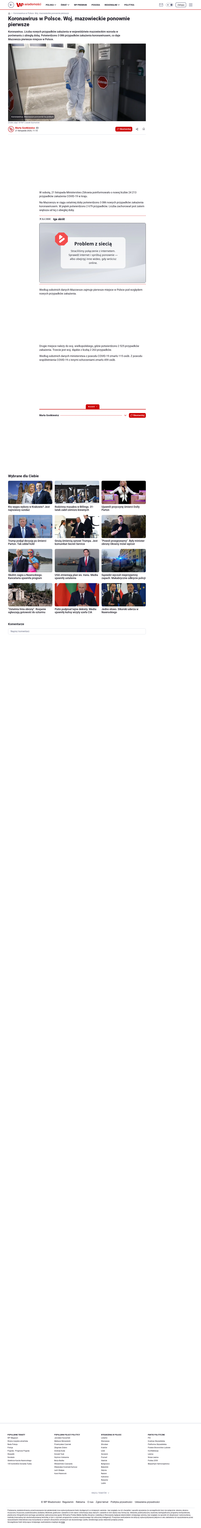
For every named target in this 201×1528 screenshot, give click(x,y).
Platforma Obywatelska (157, 1444)
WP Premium (80, 5)
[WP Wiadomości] (31, 5)
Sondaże (11, 1457)
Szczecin (104, 1454)
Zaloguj (180, 5)
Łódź (103, 1451)
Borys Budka (59, 1461)
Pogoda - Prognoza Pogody (19, 1451)
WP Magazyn (13, 1438)
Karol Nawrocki (60, 1473)
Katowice (104, 1477)
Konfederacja (153, 1451)
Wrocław (104, 1444)
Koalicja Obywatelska (156, 1441)
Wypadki (11, 1454)
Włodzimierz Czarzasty (63, 1464)
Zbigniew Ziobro (60, 1448)
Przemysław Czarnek (62, 1444)
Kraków (104, 1448)
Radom (104, 1473)
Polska (50, 5)
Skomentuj (125, 129)
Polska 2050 (153, 1461)
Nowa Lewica (153, 1457)
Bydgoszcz (105, 1464)
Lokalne (104, 1438)
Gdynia (104, 1470)
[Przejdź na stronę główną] (11, 7)
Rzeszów (104, 1480)
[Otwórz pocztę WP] (161, 5)
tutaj (63, 1522)
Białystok (104, 1467)
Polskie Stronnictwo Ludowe (159, 1448)
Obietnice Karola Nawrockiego (19, 1461)
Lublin (103, 1483)
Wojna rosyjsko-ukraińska (18, 1441)
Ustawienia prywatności (147, 1502)
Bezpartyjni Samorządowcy (159, 1464)
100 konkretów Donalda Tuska (20, 1464)
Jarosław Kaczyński (62, 1438)
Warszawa (105, 1441)
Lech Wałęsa (59, 1470)
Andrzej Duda (59, 1451)
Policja (10, 1448)
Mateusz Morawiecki (62, 1441)
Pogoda (96, 5)
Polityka (129, 5)
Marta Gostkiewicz (25, 127)
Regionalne (111, 5)
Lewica (150, 1454)
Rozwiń (91, 407)
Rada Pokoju (13, 1444)
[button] (169, 5)
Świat (64, 5)
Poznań (104, 1457)
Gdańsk (104, 1461)
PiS (149, 1438)
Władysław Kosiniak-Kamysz (65, 1467)
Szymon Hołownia (61, 1457)
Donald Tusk (59, 1454)
